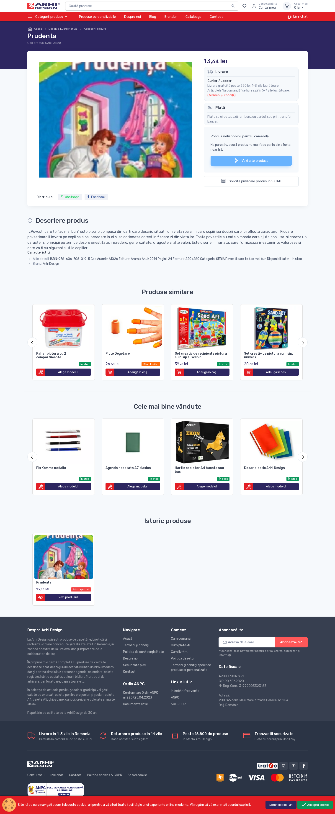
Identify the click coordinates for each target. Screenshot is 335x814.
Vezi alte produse (254, 161)
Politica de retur (183, 658)
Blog (152, 17)
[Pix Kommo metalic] (64, 441)
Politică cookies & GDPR (104, 775)
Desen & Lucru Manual (63, 28)
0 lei (301, 6)
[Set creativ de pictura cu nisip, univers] (271, 327)
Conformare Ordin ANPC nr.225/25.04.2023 (140, 695)
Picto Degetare (118, 354)
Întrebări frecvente (185, 691)
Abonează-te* (291, 642)
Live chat (300, 16)
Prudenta (44, 582)
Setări (281, 804)
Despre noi (132, 17)
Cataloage (193, 17)
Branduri (170, 17)
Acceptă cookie (318, 804)
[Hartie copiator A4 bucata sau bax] (202, 441)
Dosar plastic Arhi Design (264, 468)
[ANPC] (55, 790)
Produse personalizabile (97, 17)
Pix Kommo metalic (51, 468)
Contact (216, 17)
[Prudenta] (64, 556)
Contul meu (35, 775)
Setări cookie (137, 775)
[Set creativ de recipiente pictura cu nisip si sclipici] (202, 327)
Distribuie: (44, 197)
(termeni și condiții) (221, 95)
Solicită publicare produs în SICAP (254, 181)
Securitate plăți (134, 665)
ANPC (175, 697)
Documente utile (135, 704)
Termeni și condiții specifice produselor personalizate (191, 667)
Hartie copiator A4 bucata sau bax (199, 470)
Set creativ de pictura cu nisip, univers (268, 355)
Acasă (38, 28)
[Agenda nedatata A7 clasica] (133, 441)
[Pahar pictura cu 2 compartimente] (64, 327)
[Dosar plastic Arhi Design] (271, 441)
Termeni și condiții (136, 645)
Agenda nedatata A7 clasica (128, 468)
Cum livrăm (179, 652)
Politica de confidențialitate (143, 652)
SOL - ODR (178, 704)
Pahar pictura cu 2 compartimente (51, 355)
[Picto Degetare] (133, 327)
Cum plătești (180, 645)
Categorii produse (49, 17)
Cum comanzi (181, 639)
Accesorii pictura (95, 28)
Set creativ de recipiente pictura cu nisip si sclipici (201, 355)
